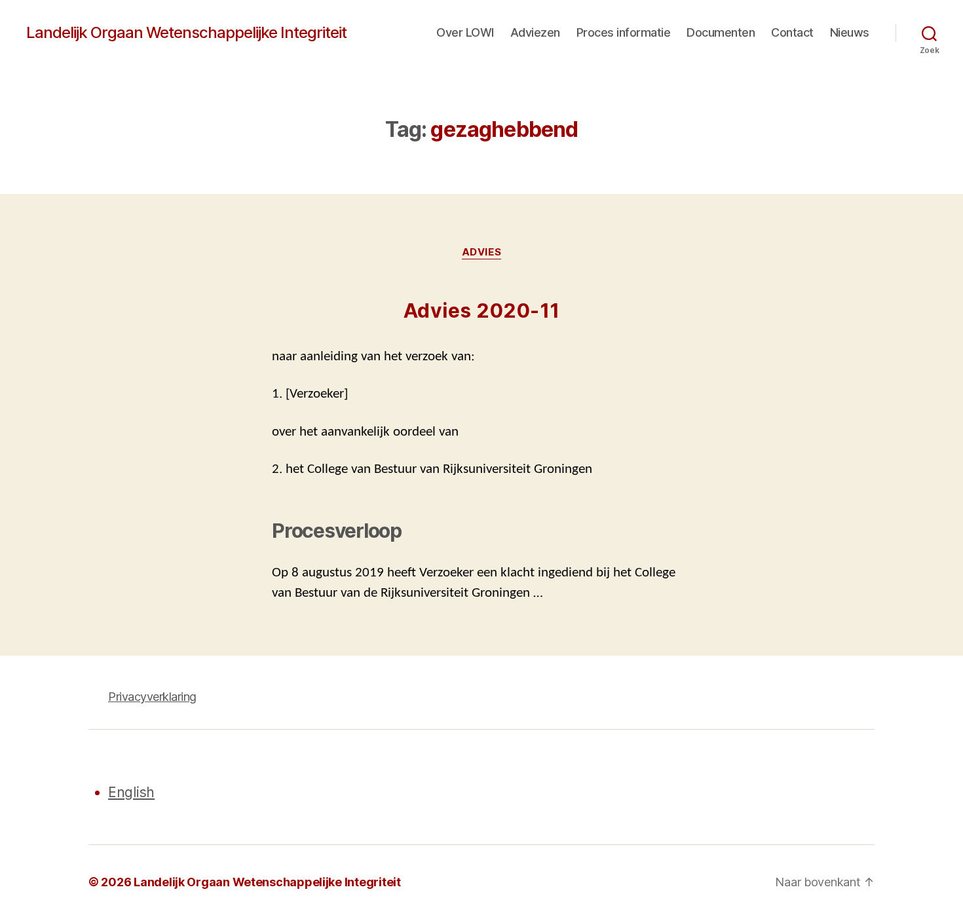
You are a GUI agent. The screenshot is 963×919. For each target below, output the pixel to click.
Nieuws (849, 32)
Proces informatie (623, 32)
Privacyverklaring (152, 696)
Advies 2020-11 (482, 310)
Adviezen (535, 32)
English (131, 792)
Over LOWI (465, 32)
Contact (792, 32)
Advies (481, 252)
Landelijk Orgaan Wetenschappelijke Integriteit (186, 33)
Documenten (721, 32)
